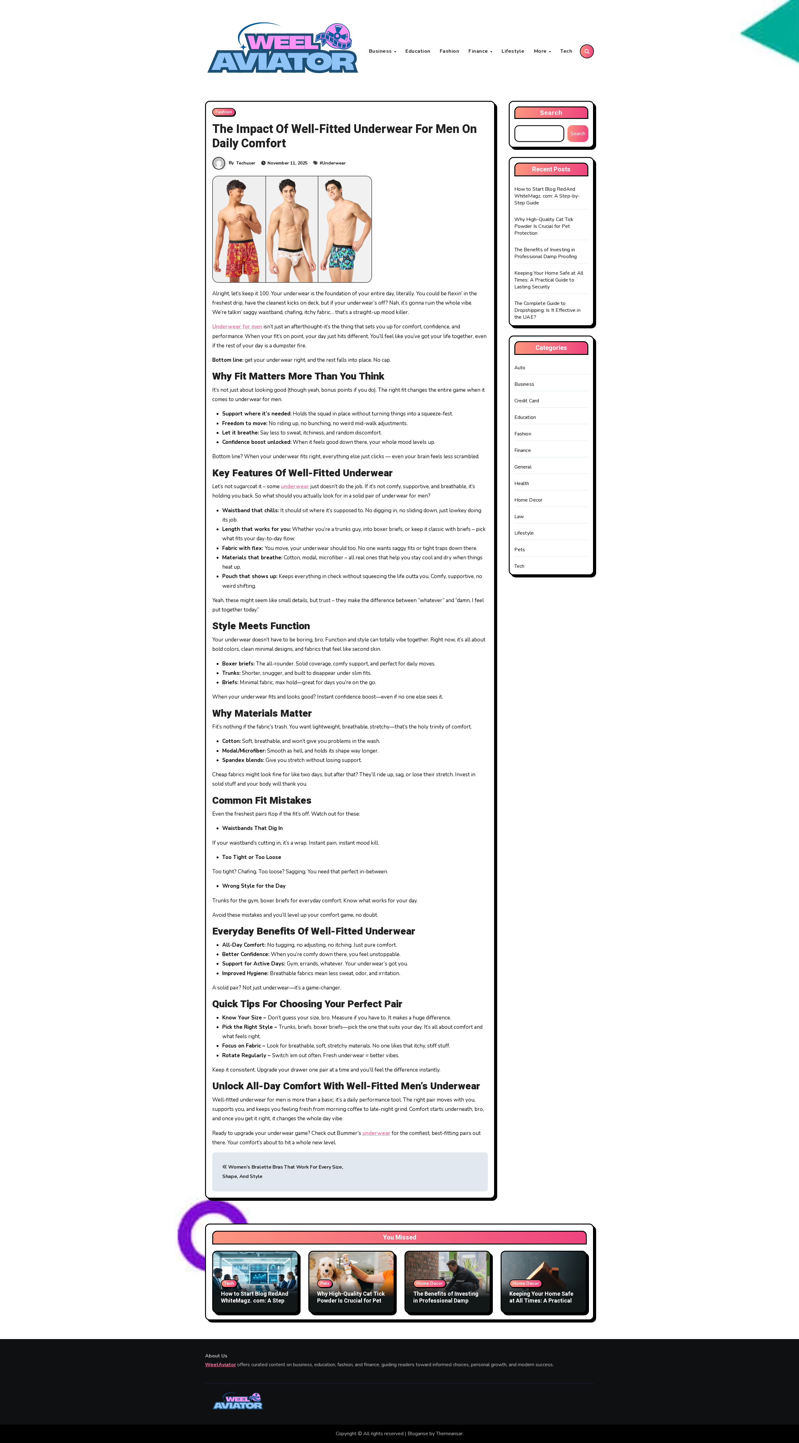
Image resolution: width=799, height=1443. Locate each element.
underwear (295, 486)
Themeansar (449, 1433)
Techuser (245, 163)
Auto (520, 367)
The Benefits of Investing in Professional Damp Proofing (545, 253)
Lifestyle (513, 51)
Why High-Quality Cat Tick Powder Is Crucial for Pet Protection (544, 226)
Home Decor (528, 500)
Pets (519, 549)
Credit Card (526, 400)
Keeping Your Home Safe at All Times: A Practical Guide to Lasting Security (549, 280)
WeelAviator (220, 1364)
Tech (566, 51)
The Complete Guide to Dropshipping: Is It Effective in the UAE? (547, 310)
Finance (478, 51)
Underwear (334, 163)
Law (519, 516)
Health (521, 483)
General (523, 467)
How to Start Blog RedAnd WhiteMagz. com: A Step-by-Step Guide (547, 196)
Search (551, 112)
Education (417, 51)
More (541, 51)
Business (381, 51)
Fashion (449, 51)
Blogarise (418, 1433)
